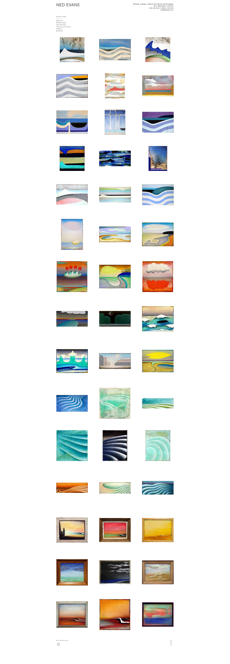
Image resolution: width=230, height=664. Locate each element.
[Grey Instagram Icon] (58, 644)
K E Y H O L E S (61, 25)
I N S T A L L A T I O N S (63, 27)
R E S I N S (59, 21)
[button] (72, 49)
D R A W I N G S (61, 23)
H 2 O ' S (59, 19)
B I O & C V (59, 31)
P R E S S (59, 29)
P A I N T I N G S (61, 16)
